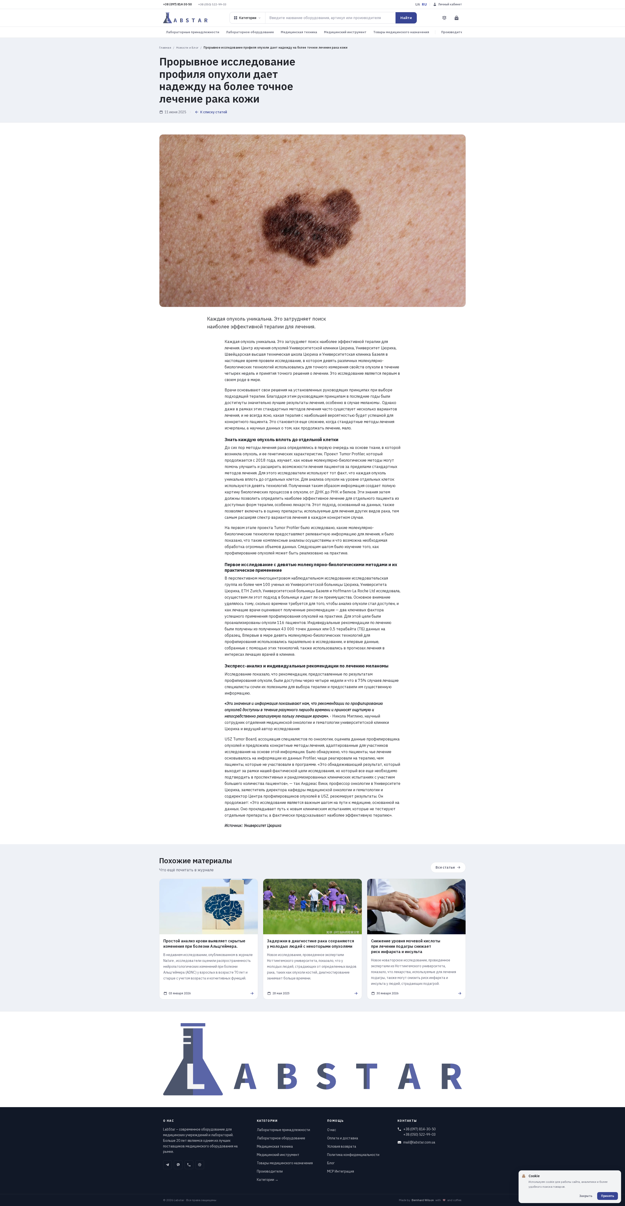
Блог (331, 1163)
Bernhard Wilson (423, 1200)
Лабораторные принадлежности (192, 32)
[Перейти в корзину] (456, 17)
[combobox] (330, 17)
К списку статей (213, 112)
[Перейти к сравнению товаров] (444, 17)
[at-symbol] (199, 1164)
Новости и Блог (187, 47)
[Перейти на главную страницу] (185, 17)
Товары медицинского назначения (401, 32)
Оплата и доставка (342, 1138)
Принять (607, 1196)
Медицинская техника (299, 32)
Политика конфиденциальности (353, 1155)
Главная (165, 47)
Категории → (267, 1179)
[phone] (189, 1164)
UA (417, 4)
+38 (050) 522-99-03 (212, 4)
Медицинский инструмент (345, 32)
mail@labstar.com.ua (419, 1142)
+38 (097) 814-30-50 (177, 4)
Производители (454, 32)
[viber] (178, 1164)
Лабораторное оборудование (250, 32)
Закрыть (585, 1196)
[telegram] (167, 1164)
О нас (331, 1130)
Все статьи (445, 867)
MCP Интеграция (340, 1171)
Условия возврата (341, 1146)
